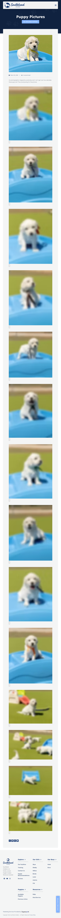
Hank (49, 864)
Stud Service (37, 897)
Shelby (35, 867)
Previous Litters (23, 899)
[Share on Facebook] (12, 841)
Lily (34, 883)
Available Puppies (58, 904)
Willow (35, 870)
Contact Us (21, 870)
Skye (34, 864)
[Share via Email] (17, 841)
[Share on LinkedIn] (15, 841)
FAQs (34, 894)
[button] (55, 5)
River (49, 867)
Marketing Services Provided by (12, 911)
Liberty (35, 880)
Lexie (34, 877)
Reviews (20, 878)
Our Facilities (22, 864)
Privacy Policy (32, 915)
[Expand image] (9, 142)
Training (20, 867)
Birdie (34, 874)
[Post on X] (10, 841)
